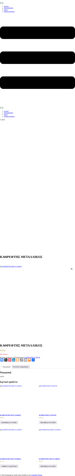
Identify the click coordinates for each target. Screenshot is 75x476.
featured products (9, 11)
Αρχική (6, 6)
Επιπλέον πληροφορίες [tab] (20, 367)
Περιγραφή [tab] (6, 367)
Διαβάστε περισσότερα (9, 466)
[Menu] (37, 60)
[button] (71, 269)
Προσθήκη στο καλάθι (9, 422)
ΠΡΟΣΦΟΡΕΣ (8, 8)
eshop (6, 10)
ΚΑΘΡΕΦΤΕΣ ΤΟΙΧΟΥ (32, 357)
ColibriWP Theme (36, 475)
